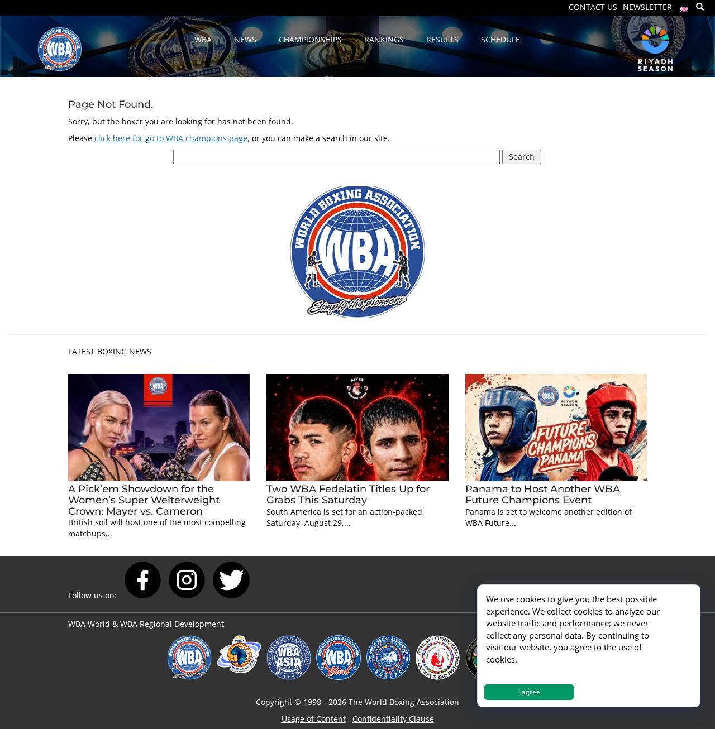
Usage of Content (314, 718)
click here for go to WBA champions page (170, 138)
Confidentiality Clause (393, 718)
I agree (529, 692)
